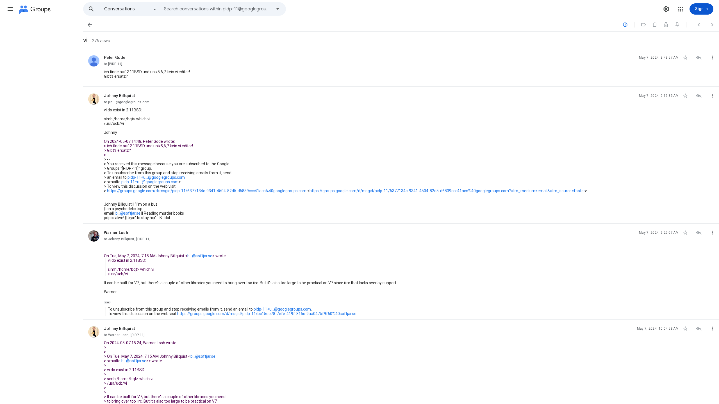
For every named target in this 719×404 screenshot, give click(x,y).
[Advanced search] (278, 9)
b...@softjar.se (127, 213)
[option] (130, 9)
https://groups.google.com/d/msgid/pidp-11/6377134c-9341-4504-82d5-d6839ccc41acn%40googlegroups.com (206, 191)
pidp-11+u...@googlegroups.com (156, 177)
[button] (10, 9)
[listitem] (401, 68)
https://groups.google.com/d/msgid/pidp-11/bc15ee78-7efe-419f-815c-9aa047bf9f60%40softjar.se (266, 313)
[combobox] (218, 9)
